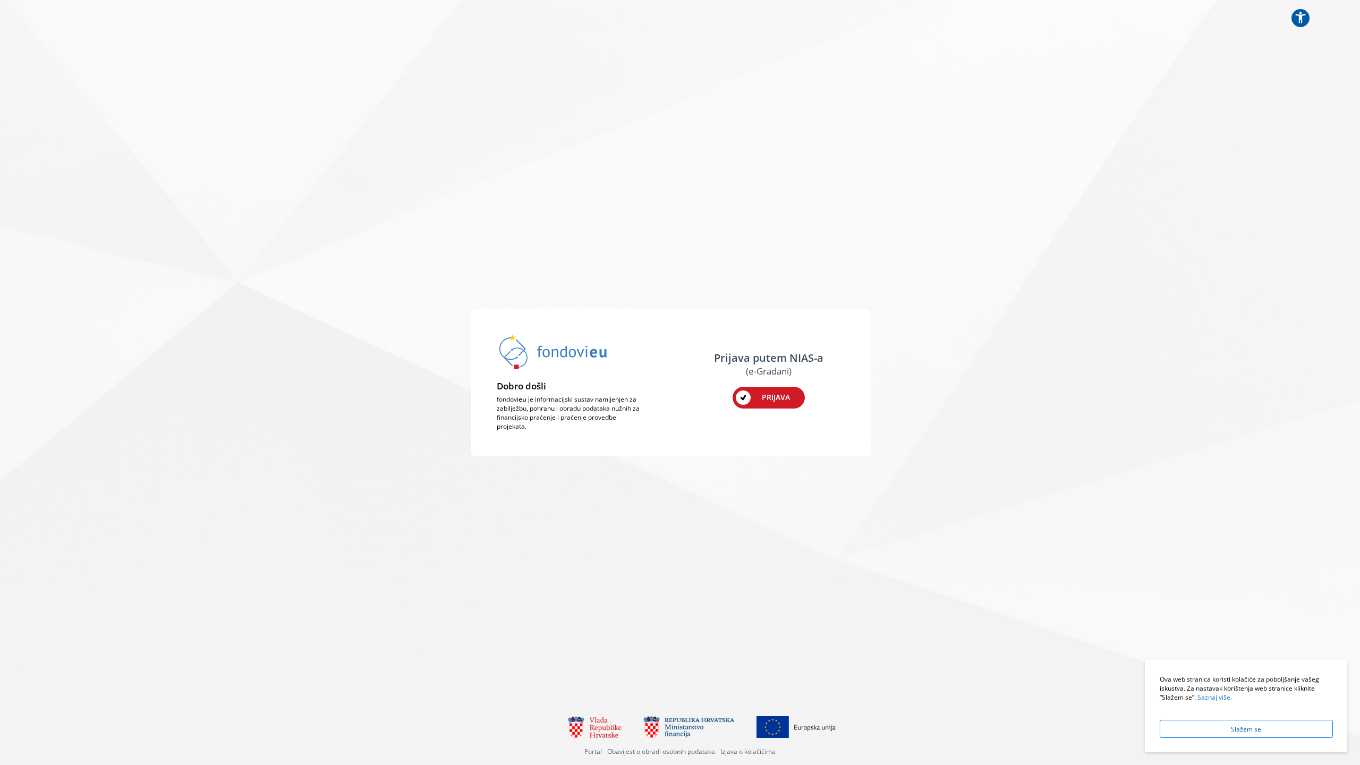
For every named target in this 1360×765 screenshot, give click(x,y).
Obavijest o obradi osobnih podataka (661, 751)
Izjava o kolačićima (748, 751)
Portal (593, 751)
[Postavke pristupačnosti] (1300, 18)
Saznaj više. (1214, 697)
